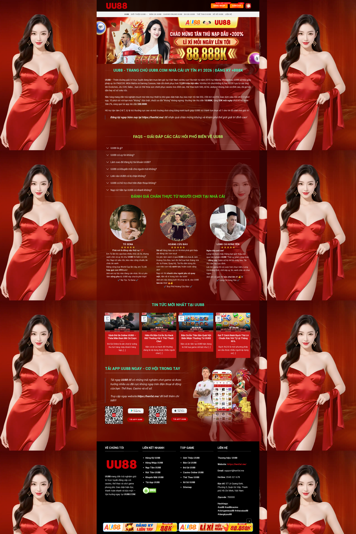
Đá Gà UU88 (189, 14)
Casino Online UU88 (172, 14)
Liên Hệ (228, 14)
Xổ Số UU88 (218, 14)
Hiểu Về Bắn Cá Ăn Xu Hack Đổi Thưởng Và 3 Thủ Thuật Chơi (159, 338)
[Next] (250, 336)
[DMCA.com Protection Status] (149, 490)
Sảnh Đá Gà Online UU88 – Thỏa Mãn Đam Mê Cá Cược (122, 337)
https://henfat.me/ (153, 117)
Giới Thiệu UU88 (138, 14)
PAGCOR (120, 83)
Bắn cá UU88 (155, 14)
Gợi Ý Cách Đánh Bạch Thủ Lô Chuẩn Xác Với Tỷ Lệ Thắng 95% (233, 338)
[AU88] (140, 527)
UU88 (126, 14)
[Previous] (105, 336)
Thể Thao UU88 (204, 14)
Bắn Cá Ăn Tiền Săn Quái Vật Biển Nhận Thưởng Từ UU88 (196, 337)
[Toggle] (107, 148)
